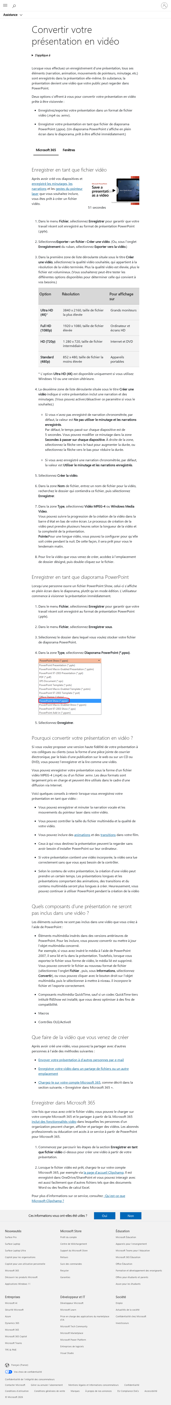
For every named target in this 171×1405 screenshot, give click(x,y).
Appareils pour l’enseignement (131, 1243)
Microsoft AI (11, 1303)
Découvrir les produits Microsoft (21, 1277)
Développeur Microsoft (71, 1303)
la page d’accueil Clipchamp (104, 1172)
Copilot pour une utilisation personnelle (25, 1263)
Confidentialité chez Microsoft (131, 1316)
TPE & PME (10, 1349)
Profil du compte (68, 1237)
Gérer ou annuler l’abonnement (47, 1384)
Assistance (10, 15)
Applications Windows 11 (17, 1283)
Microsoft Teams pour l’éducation (133, 1250)
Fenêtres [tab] (69, 150)
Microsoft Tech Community (73, 1326)
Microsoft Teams (13, 1343)
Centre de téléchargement (73, 1243)
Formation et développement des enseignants (139, 1270)
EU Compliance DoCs (128, 1390)
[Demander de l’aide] (14, 5)
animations (82, 834)
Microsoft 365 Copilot (16, 1336)
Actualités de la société (128, 1309)
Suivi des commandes (71, 1263)
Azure (8, 1316)
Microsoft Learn (68, 1309)
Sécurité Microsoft (14, 1309)
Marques (75, 1390)
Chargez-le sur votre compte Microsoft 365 (69, 1082)
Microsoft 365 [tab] (46, 150)
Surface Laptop (12, 1243)
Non (131, 1215)
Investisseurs (122, 1323)
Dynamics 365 (12, 1323)
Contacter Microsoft (15, 1384)
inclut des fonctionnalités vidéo (54, 1121)
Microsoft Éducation (126, 1237)
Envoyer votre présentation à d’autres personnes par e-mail (81, 1060)
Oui (104, 1215)
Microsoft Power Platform (73, 1339)
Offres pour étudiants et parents (132, 1277)
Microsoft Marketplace (71, 1333)
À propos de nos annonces (98, 1390)
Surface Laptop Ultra (15, 1250)
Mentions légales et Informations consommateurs (93, 1384)
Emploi (119, 1303)
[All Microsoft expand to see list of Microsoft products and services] (5, 6)
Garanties (65, 1277)
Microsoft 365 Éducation (128, 1257)
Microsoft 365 (12, 1270)
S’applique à (42, 55)
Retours (64, 1257)
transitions (108, 834)
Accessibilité (151, 1390)
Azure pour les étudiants (128, 1283)
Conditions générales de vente (49, 1390)
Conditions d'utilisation (17, 1390)
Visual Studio (67, 1353)
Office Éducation (124, 1263)
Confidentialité (131, 1384)
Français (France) (19, 1364)
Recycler (64, 1270)
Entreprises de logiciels (72, 1346)
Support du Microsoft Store (74, 1250)
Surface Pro (10, 1237)
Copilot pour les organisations (20, 1257)
